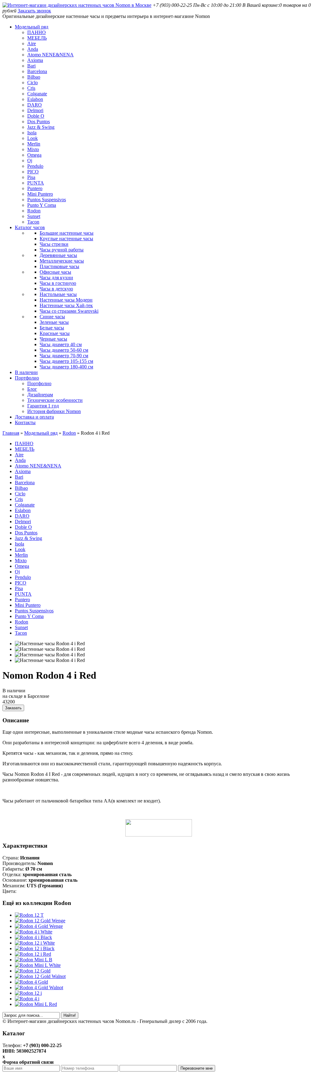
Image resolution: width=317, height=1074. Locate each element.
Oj (29, 160)
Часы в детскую (56, 288)
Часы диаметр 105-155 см (66, 361)
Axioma (35, 60)
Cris (31, 88)
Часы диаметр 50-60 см (64, 350)
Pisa (31, 177)
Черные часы (53, 338)
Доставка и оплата (34, 417)
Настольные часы (58, 294)
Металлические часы (62, 260)
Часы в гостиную (58, 283)
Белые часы (52, 327)
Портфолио (27, 377)
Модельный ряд (31, 26)
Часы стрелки (54, 244)
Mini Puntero (40, 194)
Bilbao (33, 77)
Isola (32, 132)
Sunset (33, 216)
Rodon (34, 210)
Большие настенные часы (66, 233)
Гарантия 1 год (43, 405)
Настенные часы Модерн (66, 299)
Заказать (13, 708)
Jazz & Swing (40, 127)
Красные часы (55, 333)
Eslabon (35, 99)
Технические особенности (55, 400)
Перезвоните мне (196, 1068)
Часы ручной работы (62, 249)
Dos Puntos (38, 121)
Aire (31, 43)
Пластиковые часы (59, 266)
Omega (34, 155)
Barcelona (37, 71)
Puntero (34, 188)
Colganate (37, 93)
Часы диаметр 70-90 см (64, 355)
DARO (34, 104)
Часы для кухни (56, 277)
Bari (31, 65)
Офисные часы (55, 272)
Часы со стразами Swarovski (69, 311)
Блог (32, 389)
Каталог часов (30, 227)
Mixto (33, 149)
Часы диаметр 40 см (61, 344)
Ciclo (32, 82)
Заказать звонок (34, 10)
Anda (32, 49)
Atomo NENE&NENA (50, 54)
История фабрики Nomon (54, 411)
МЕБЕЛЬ (37, 38)
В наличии (26, 372)
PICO (33, 171)
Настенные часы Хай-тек (66, 305)
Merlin (33, 143)
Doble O (35, 116)
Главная (10, 433)
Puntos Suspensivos (46, 199)
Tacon (33, 221)
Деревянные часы (58, 255)
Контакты (25, 422)
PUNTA (35, 182)
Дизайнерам (40, 394)
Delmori (35, 110)
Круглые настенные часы (66, 238)
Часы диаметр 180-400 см (66, 366)
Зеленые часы (54, 322)
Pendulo (35, 166)
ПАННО (36, 32)
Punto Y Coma (41, 205)
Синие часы (52, 316)
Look (32, 138)
